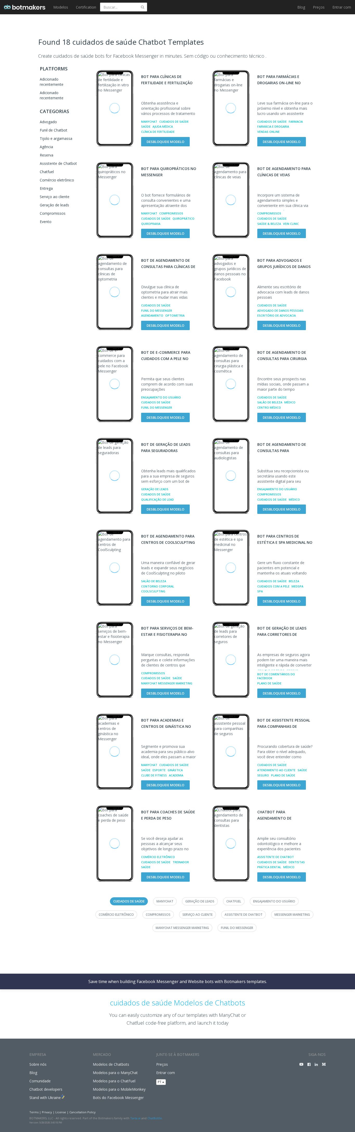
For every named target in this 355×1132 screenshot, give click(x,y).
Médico (289, 402)
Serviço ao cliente (54, 196)
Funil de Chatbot (53, 130)
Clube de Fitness (154, 775)
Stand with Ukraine (45, 1097)
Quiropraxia (150, 224)
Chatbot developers (45, 1089)
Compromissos (52, 213)
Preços (319, 7)
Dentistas (297, 862)
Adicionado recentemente (51, 82)
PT (160, 1082)
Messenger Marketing (292, 914)
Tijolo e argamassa (56, 138)
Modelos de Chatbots (111, 1064)
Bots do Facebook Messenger (118, 1097)
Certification (86, 7)
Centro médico (269, 407)
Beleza (294, 581)
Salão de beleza (269, 402)
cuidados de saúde (174, 121)
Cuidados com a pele (273, 586)
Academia (176, 775)
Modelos (60, 7)
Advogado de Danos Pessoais (280, 310)
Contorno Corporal (157, 586)
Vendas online (268, 132)
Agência (46, 146)
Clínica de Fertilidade (158, 132)
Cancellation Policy (82, 1112)
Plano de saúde (269, 683)
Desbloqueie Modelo (165, 141)
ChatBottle (154, 1118)
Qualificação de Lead (157, 499)
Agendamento (152, 315)
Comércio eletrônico (57, 180)
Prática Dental (269, 867)
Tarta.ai (135, 1118)
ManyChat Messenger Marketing (166, 683)
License (60, 1112)
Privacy (47, 1112)
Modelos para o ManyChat (115, 1072)
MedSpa (297, 586)
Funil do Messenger (156, 310)
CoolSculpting (153, 591)
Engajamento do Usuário (161, 397)
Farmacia (296, 121)
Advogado (48, 121)
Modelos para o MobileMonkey (119, 1089)
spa (260, 591)
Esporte (159, 770)
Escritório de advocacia (276, 315)
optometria (175, 315)
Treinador (181, 862)
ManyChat (149, 121)
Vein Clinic (291, 224)
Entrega (46, 188)
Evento (45, 221)
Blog (301, 7)
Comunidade (40, 1080)
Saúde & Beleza (269, 224)
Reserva (46, 155)
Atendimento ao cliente (276, 770)
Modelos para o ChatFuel (114, 1080)
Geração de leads (54, 204)
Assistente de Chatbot (58, 163)
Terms (33, 1112)
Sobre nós (38, 1064)
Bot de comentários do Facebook (276, 676)
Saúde (145, 126)
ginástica (175, 770)
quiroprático (183, 218)
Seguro (263, 775)
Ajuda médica (163, 126)
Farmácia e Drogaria (273, 126)
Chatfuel (47, 171)
